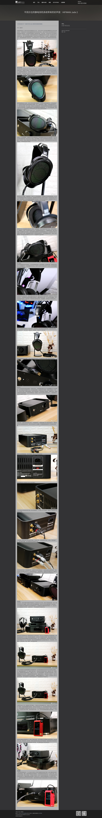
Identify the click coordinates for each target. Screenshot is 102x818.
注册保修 (63, 2)
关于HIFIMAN (56, 2)
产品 (38, 2)
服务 (19, 811)
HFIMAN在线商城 (24, 813)
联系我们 (22, 811)
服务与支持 (44, 2)
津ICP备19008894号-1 (19, 816)
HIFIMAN (66, 26)
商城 (50, 2)
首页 (34, 2)
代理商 (17, 811)
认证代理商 (40, 813)
